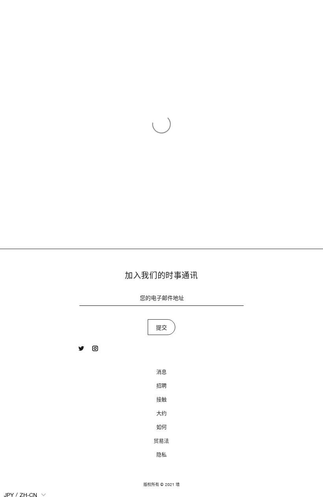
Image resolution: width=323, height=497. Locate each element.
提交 (161, 327)
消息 (161, 372)
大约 (161, 413)
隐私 (161, 455)
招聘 (161, 386)
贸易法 (161, 441)
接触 (161, 399)
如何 (161, 427)
